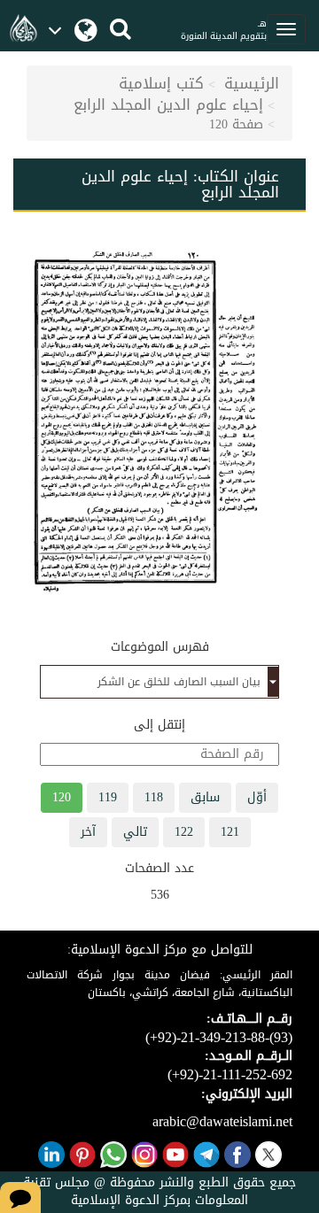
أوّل (257, 797)
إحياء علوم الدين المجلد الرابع (168, 104)
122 (184, 832)
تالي (135, 832)
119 (107, 797)
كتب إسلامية (161, 83)
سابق (205, 797)
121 (230, 832)
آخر (88, 832)
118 (153, 797)
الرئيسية (251, 83)
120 (61, 797)
